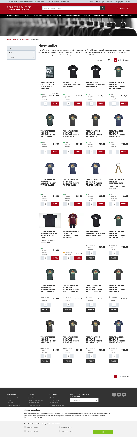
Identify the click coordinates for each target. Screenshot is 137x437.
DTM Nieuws (53, 398)
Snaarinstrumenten (72, 16)
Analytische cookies (66, 427)
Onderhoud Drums (34, 405)
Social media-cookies (67, 431)
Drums (27, 16)
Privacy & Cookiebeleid (56, 405)
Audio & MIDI (99, 16)
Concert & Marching (53, 16)
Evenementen (126, 16)
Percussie (38, 16)
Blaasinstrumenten (14, 16)
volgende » (125, 60)
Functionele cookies (32, 427)
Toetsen (87, 16)
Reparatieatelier (33, 403)
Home (9, 39)
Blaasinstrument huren (35, 400)
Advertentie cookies (32, 431)
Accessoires (112, 16)
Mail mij (91, 258)
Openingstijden (54, 400)
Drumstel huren (33, 398)
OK (103, 432)
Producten (16, 39)
